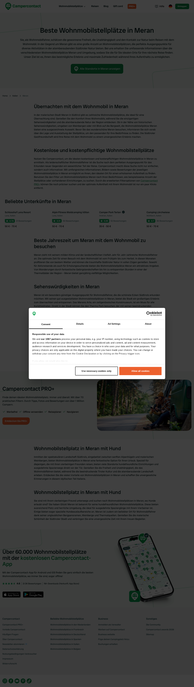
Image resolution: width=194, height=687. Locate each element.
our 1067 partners (51, 339)
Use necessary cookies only (96, 371)
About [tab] (148, 324)
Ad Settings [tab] (114, 324)
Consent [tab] (45, 324)
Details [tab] (80, 324)
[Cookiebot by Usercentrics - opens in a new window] (148, 314)
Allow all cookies (140, 371)
